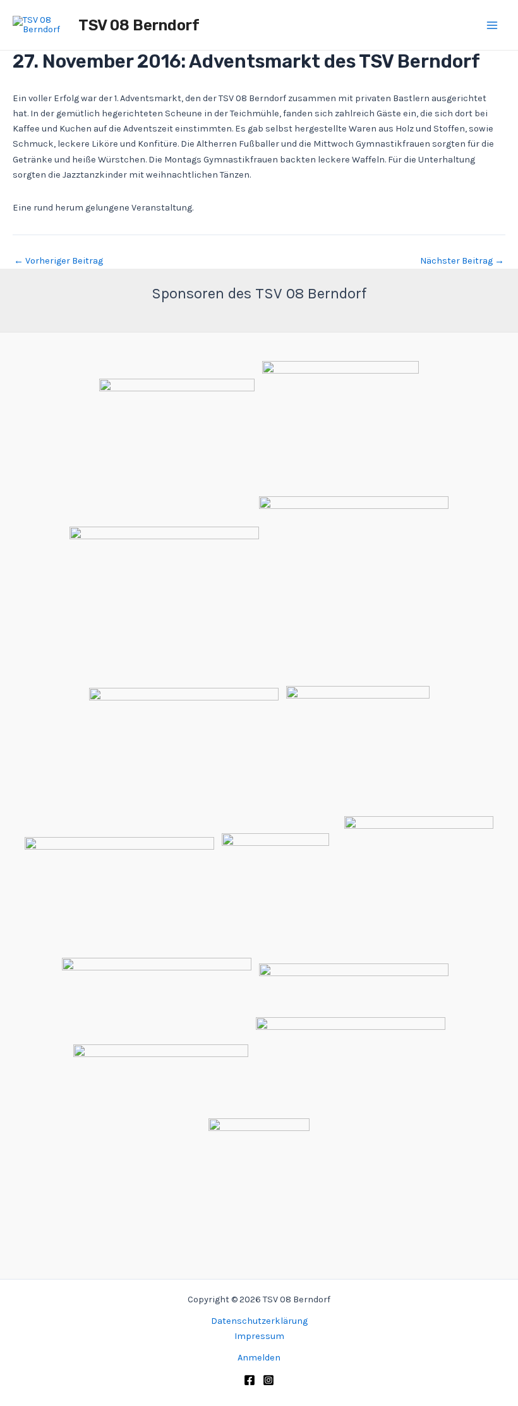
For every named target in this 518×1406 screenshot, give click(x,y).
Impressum (259, 1336)
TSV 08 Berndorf (139, 25)
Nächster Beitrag (462, 261)
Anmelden (259, 1357)
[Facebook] (249, 1380)
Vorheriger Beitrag (58, 261)
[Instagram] (268, 1380)
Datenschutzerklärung (259, 1321)
